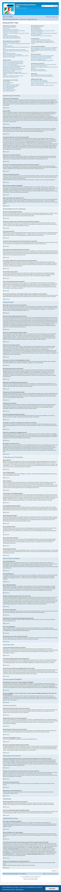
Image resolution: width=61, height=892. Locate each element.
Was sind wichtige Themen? (8, 88)
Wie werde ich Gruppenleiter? (36, 31)
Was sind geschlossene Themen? (9, 89)
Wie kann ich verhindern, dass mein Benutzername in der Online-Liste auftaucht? (16, 44)
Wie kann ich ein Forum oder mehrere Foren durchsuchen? (42, 55)
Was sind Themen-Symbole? (8, 90)
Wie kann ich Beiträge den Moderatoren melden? (12, 72)
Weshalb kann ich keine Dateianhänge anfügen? (12, 69)
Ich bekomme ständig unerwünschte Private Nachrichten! (42, 41)
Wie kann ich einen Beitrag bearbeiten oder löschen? (13, 62)
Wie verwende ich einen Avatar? (9, 53)
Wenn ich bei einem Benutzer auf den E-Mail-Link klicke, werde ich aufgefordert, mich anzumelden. (16, 56)
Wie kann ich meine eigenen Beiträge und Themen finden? (42, 60)
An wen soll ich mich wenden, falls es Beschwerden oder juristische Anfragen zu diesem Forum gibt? (44, 83)
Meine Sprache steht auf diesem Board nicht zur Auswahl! (14, 49)
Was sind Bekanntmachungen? (9, 87)
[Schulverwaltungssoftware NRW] (9, 9)
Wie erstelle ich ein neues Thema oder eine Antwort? (13, 61)
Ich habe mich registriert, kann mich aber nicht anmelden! (14, 30)
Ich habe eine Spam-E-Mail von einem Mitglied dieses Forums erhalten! (43, 43)
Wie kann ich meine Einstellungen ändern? (11, 42)
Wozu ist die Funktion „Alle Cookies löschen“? (12, 38)
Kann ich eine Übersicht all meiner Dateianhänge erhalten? (42, 76)
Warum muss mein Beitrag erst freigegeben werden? (13, 75)
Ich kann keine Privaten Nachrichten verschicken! (40, 39)
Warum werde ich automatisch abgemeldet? (11, 36)
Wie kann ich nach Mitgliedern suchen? (38, 59)
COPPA (25, 139)
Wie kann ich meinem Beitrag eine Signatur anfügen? (13, 63)
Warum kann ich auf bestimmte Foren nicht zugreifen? (13, 68)
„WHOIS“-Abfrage (47, 844)
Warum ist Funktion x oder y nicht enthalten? (39, 81)
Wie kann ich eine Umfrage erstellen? (10, 64)
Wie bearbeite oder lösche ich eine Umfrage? (11, 67)
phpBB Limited (6, 254)
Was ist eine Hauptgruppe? (36, 34)
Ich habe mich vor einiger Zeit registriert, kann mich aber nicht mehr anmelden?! (16, 34)
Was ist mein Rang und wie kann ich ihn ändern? (12, 54)
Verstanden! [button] (52, 888)
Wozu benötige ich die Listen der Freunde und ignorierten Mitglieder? (44, 47)
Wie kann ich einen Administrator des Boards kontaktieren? (42, 85)
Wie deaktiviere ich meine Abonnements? (39, 70)
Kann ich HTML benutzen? (8, 82)
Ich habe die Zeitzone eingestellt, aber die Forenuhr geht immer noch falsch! (16, 48)
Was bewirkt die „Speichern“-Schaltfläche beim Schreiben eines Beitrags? (15, 74)
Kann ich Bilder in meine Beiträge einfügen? (11, 84)
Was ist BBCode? (6, 81)
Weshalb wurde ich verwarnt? (8, 70)
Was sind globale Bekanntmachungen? (10, 86)
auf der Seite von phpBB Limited (30, 825)
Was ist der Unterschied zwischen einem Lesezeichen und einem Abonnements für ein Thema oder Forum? (43, 65)
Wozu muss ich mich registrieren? (9, 27)
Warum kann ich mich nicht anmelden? (10, 31)
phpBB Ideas (14, 835)
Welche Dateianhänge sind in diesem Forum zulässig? (41, 74)
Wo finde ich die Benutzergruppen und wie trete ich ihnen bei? (43, 30)
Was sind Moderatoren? (35, 28)
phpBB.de (15, 254)
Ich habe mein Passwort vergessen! (10, 35)
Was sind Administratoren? (36, 27)
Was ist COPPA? (6, 28)
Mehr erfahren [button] (19, 889)
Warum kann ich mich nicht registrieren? (11, 29)
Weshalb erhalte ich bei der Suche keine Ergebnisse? (41, 56)
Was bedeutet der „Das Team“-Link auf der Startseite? (41, 35)
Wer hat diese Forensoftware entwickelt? (39, 80)
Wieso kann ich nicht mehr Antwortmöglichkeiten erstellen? (14, 66)
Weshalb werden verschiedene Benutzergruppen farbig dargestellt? (44, 33)
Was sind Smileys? (6, 83)
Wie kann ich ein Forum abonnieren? (38, 69)
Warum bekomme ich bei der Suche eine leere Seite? (41, 57)
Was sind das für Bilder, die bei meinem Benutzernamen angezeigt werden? (15, 51)
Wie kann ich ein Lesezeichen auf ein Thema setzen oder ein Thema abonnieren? (44, 68)
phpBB (26, 876)
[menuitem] (11, 17)
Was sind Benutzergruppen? (36, 29)
